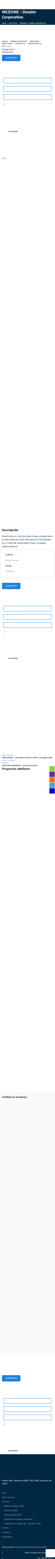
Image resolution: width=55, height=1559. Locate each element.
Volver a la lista (8, 760)
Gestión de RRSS (11, 1510)
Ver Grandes (51, 837)
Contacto (6, 1532)
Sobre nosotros (8, 1497)
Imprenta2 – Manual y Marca (21, 1082)
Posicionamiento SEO (13, 1515)
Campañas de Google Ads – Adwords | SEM (22, 1523)
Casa (4, 23)
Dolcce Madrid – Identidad (20, 893)
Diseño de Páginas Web (14, 1506)
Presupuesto (7, 1537)
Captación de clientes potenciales (18, 1519)
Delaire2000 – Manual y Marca (22, 831)
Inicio (4, 1493)
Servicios (6, 1502)
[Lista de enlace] (27, 1554)
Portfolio (13, 23)
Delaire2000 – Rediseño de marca (24, 955)
